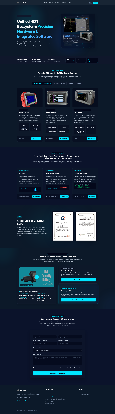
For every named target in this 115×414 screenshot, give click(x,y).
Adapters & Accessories (74, 83)
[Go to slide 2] (77, 45)
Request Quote (36, 138)
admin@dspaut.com (52, 396)
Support (70, 2)
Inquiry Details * (37, 354)
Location (96, 410)
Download (64, 2)
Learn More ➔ (22, 138)
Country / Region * (63, 340)
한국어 (90, 2)
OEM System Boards (59, 83)
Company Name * (62, 334)
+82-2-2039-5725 (51, 401)
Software (57, 2)
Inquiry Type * (37, 347)
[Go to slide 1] (76, 45)
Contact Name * (37, 334)
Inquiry (95, 2)
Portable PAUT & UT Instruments (42, 83)
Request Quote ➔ (83, 392)
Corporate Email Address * (40, 340)
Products (51, 2)
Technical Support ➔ (84, 394)
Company (45, 2)
